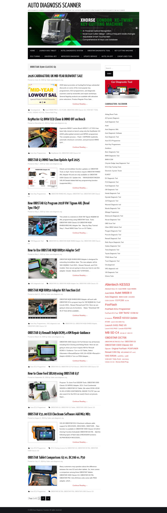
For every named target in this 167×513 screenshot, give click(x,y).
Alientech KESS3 (117, 284)
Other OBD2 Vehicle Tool (113, 227)
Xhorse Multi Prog (51, 112)
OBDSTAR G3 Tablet (68, 407)
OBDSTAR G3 (53, 241)
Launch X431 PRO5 (111, 328)
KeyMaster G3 (56, 153)
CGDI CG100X (109, 300)
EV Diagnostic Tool (111, 178)
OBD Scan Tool (110, 223)
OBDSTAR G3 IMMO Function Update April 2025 (54, 160)
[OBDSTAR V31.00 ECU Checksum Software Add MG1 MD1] (42, 432)
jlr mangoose (108, 318)
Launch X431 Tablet (47, 51)
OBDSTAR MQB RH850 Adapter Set (71, 241)
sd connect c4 (126, 352)
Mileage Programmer (112, 212)
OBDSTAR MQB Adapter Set (69, 283)
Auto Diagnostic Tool (112, 137)
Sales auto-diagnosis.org (55, 80)
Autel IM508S (131, 289)
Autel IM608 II (123, 292)
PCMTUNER (133, 349)
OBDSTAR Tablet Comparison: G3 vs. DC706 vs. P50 (56, 457)
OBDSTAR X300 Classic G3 (76, 110)
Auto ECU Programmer (38, 367)
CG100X (131, 297)
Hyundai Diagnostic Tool (113, 197)
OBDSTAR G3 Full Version (70, 367)
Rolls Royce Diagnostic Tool (114, 242)
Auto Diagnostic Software (113, 133)
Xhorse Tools (109, 276)
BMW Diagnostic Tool (112, 156)
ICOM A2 (134, 313)
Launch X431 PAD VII (115, 325)
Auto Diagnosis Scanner (54, 5)
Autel (106, 126)
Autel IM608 (109, 293)
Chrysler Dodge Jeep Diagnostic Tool (117, 163)
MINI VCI (129, 333)
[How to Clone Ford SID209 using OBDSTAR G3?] (42, 392)
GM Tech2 (124, 313)
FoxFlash (111, 304)
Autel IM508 (122, 289)
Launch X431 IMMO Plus (118, 322)
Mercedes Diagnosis (70, 56)
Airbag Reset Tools (111, 114)
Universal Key (50, 56)
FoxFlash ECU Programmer (117, 309)
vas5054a (120, 356)
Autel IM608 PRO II (51, 110)
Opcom (108, 349)
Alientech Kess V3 (111, 289)
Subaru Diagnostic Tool (112, 246)
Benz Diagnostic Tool (112, 152)
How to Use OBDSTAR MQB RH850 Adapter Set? (54, 250)
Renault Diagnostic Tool (113, 238)
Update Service (90, 56)
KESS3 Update (129, 318)
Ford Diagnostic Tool (112, 186)
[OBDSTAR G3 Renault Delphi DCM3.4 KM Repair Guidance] (42, 351)
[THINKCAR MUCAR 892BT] (83, 28)
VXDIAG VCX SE (38, 112)
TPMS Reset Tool (111, 257)
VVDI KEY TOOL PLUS (113, 359)
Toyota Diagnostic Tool (112, 253)
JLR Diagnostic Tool (111, 201)
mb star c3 (123, 333)
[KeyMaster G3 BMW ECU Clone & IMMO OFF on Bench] (42, 137)
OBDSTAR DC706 (84, 448)
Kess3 (117, 317)
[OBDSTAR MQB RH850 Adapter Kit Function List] (42, 308)
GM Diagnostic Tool (111, 189)
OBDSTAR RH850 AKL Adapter (61, 194)
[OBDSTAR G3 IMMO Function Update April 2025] (42, 178)
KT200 (107, 322)
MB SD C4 (112, 332)
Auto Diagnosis (111, 297)
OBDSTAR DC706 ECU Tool (114, 341)
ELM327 (108, 174)
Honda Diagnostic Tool (112, 193)
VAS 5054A (110, 356)
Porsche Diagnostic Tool (113, 235)
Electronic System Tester (113, 171)
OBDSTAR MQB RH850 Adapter (86, 323)
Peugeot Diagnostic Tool (113, 231)
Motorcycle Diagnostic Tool (114, 216)
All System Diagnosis (112, 118)
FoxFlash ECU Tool (111, 313)
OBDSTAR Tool (78, 194)
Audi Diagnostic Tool (112, 122)
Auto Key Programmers (38, 153)
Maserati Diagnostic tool (113, 204)
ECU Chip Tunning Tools (113, 167)
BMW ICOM (109, 159)
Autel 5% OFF (107, 56)
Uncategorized (35, 110)
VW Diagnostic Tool (37, 241)
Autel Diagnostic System (72, 51)
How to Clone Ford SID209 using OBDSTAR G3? (53, 373)
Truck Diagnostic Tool (112, 261)
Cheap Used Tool (124, 56)
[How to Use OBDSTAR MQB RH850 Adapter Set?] (42, 268)
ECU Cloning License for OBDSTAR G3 (64, 448)
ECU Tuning (35, 56)
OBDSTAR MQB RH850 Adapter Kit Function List (54, 290)
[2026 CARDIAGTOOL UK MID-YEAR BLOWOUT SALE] (42, 94)
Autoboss (108, 148)
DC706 (127, 300)
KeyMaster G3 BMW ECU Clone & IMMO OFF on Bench (56, 119)
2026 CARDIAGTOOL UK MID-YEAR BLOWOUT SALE (55, 76)
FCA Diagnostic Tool (111, 182)
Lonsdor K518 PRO (124, 328)
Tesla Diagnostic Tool (112, 250)
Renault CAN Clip (112, 352)
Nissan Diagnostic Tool (112, 220)
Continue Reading (80, 104)
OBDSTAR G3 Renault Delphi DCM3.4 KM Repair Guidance (59, 333)
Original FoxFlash (119, 349)
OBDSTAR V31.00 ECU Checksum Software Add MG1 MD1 (59, 414)
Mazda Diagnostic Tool (112, 208)
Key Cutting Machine (124, 51)
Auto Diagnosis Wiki (111, 129)
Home (32, 51)
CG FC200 (62, 110)
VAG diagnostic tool (37, 283)
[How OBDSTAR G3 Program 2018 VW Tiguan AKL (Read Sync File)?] (42, 226)
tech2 (134, 352)
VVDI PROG (125, 359)
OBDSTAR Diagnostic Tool (98, 51)
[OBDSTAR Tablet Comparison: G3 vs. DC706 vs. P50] (42, 476)
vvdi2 (126, 356)
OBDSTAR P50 (69, 491)
